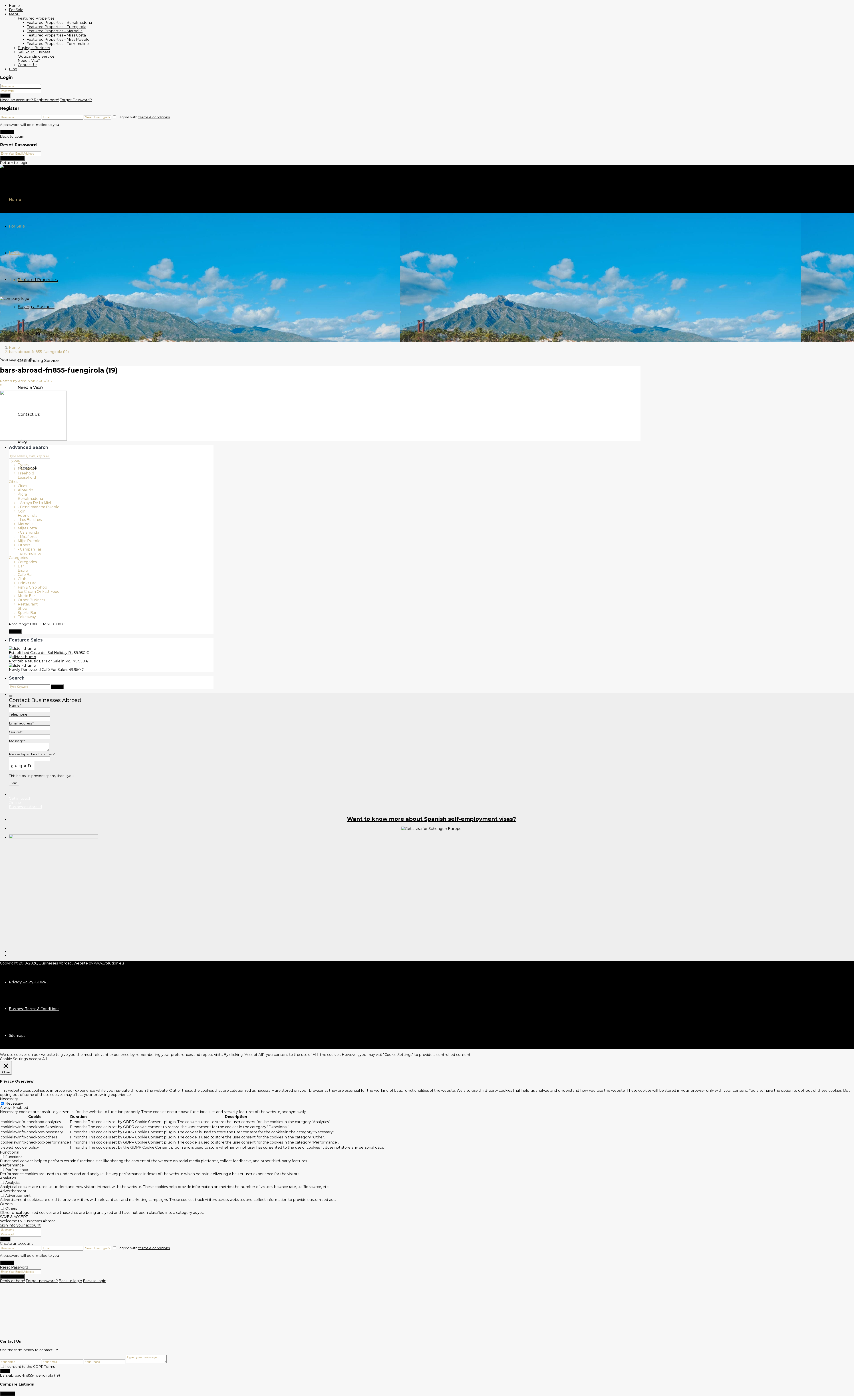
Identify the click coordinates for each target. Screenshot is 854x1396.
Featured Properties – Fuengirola (56, 27)
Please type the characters (32, 754)
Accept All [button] (38, 1059)
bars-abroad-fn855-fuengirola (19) (30, 1375)
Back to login (70, 1281)
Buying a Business (34, 48)
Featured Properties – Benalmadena (59, 22)
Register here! (12, 1281)
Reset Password (12, 158)
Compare (7, 1393)
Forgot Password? (76, 100)
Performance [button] (12, 1165)
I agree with (143, 117)
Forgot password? (42, 1281)
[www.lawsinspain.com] (431, 829)
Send (5, 1371)
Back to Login (12, 136)
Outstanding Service (36, 56)
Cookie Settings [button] (14, 1059)
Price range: (19, 624)
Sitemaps (17, 1035)
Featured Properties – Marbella (55, 31)
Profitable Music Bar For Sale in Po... (40, 661)
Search (15, 631)
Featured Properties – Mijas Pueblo (58, 39)
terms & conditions (154, 117)
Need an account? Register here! (29, 100)
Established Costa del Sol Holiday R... (41, 653)
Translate (18, 279)
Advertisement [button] (13, 1191)
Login (5, 95)
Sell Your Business (34, 52)
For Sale (16, 10)
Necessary (14, 1103)
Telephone (18, 714)
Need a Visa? (29, 61)
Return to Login (14, 163)
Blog (13, 69)
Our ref (16, 732)
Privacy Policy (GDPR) (28, 982)
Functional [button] (9, 1152)
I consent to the (30, 1366)
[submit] (10, 696)
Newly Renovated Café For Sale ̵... (38, 670)
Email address (21, 723)
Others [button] (6, 1204)
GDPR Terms (44, 1366)
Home (14, 6)
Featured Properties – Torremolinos (58, 44)
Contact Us (27, 65)
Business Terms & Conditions (34, 1009)
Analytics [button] (8, 1178)
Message (17, 741)
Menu (14, 14)
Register (7, 132)
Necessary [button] (9, 1099)
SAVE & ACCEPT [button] (14, 1217)
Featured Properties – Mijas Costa (56, 35)
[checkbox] (2, 1366)
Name (15, 705)
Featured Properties (36, 18)
